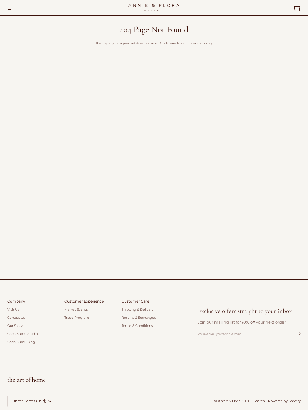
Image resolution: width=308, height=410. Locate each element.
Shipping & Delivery (138, 310)
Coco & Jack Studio (22, 334)
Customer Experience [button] (84, 301)
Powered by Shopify (284, 401)
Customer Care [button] (135, 301)
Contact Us (16, 318)
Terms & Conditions (137, 326)
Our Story (15, 326)
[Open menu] (16, 7)
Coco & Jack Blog (21, 342)
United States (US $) (29, 401)
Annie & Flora (229, 401)
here (172, 43)
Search (259, 401)
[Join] (296, 333)
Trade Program (76, 318)
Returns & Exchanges (139, 318)
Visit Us (13, 310)
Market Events (76, 310)
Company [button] (16, 301)
